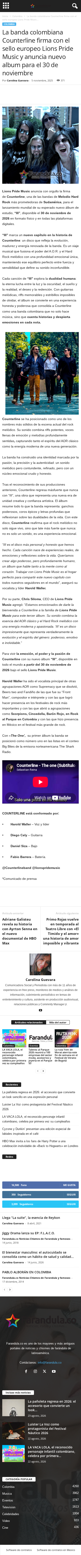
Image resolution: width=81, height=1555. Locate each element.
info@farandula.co (49, 1362)
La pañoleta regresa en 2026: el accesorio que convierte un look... (52, 1405)
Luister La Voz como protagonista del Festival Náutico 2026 (37, 1107)
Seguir (71, 1194)
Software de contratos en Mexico (56, 1550)
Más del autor (57, 1022)
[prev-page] (38, 1070)
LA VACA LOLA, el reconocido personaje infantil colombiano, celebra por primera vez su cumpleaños (14, 1056)
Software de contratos (19, 1550)
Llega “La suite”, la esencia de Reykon (31, 1217)
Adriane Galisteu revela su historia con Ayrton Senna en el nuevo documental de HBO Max (19, 931)
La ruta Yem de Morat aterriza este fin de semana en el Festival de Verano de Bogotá (66, 1055)
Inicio (5, 16)
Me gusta (69, 1185)
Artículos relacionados (29, 1022)
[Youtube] (40, 1010)
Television (8, 1507)
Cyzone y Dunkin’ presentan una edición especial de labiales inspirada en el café (36, 1131)
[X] (45, 1372)
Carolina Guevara (18, 80)
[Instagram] (36, 1372)
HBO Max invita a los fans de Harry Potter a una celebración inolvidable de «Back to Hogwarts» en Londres (40, 1143)
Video (6, 1521)
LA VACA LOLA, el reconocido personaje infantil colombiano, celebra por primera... (51, 1451)
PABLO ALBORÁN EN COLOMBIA (26, 1272)
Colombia (17, 16)
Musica (7, 1493)
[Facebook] (6, 97)
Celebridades (10, 1514)
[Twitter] (17, 97)
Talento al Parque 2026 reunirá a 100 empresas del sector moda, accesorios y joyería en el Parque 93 (40, 1056)
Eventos (34, 1045)
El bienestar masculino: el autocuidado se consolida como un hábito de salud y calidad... (38, 1254)
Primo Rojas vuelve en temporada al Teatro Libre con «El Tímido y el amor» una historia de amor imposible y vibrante (61, 931)
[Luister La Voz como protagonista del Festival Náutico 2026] (13, 1430)
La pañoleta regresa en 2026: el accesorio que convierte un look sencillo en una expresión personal (38, 1094)
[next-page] (43, 1070)
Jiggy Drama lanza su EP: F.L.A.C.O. (28, 1233)
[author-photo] (40, 964)
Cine (5, 1527)
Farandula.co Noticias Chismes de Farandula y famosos (36, 1238)
